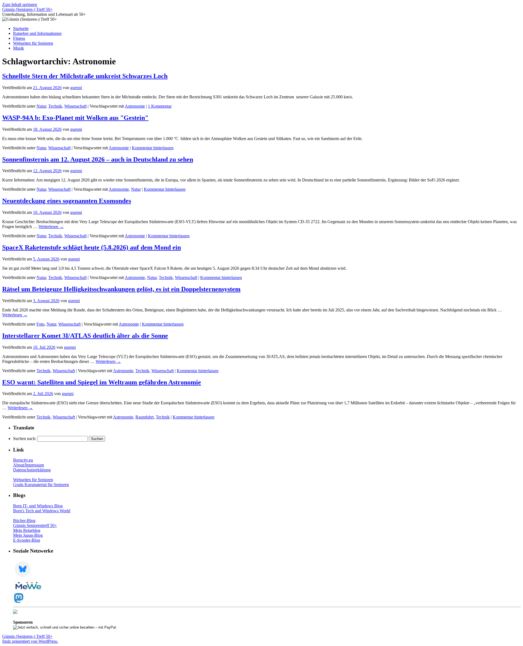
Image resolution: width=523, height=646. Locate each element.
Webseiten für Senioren (33, 43)
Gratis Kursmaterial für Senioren (41, 484)
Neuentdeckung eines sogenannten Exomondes (66, 200)
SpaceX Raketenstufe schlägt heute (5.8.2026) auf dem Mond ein (91, 247)
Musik (18, 48)
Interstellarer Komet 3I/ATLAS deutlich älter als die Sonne (85, 335)
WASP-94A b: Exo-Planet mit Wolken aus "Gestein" (75, 117)
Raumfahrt (144, 417)
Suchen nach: (24, 438)
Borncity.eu (23, 460)
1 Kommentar (160, 106)
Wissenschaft (75, 106)
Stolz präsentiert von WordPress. (30, 641)
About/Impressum (28, 465)
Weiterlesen (51, 226)
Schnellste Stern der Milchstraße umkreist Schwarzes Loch (85, 76)
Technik (55, 106)
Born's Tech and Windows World (41, 510)
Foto (40, 324)
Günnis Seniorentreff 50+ (35, 525)
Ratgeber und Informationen (37, 33)
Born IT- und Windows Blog (38, 506)
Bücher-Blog (24, 520)
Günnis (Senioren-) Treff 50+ (27, 9)
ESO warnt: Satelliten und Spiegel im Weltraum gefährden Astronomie (101, 382)
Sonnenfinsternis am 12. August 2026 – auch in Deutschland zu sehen (97, 159)
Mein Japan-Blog (28, 535)
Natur (41, 106)
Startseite (21, 28)
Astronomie (135, 106)
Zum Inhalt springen (19, 4)
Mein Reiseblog (26, 530)
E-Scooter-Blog (26, 540)
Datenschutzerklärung (32, 470)
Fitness (19, 38)
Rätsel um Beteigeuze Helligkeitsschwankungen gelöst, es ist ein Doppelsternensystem (121, 289)
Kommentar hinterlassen (153, 147)
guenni (76, 87)
